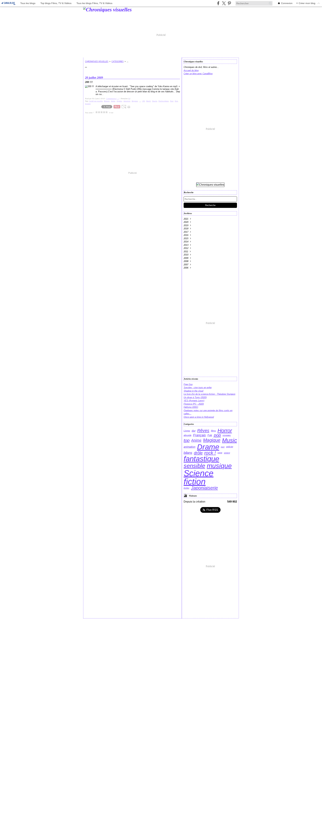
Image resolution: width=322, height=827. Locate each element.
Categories (118, 61)
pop (217, 435)
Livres (187, 430)
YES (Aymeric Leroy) (194, 400)
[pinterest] (229, 3)
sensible (194, 466)
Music (229, 440)
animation (189, 447)
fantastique (201, 459)
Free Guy (188, 384)
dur (194, 430)
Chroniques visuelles (96, 61)
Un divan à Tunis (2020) (195, 397)
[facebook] (218, 3)
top (187, 440)
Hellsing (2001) (191, 407)
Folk (209, 435)
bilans (188, 453)
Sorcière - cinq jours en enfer (198, 387)
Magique (211, 440)
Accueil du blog (191, 70)
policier (229, 447)
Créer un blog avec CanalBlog (198, 73)
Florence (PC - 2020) (194, 404)
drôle (198, 453)
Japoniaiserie (204, 488)
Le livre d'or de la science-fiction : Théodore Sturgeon (209, 394)
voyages (227, 435)
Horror (225, 430)
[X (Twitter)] (224, 3)
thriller (186, 488)
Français (199, 435)
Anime (196, 440)
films (213, 430)
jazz (223, 447)
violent (227, 453)
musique (219, 465)
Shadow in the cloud (193, 391)
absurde (187, 435)
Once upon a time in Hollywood (199, 417)
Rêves (203, 430)
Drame (208, 447)
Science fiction (198, 477)
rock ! (210, 453)
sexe (220, 453)
